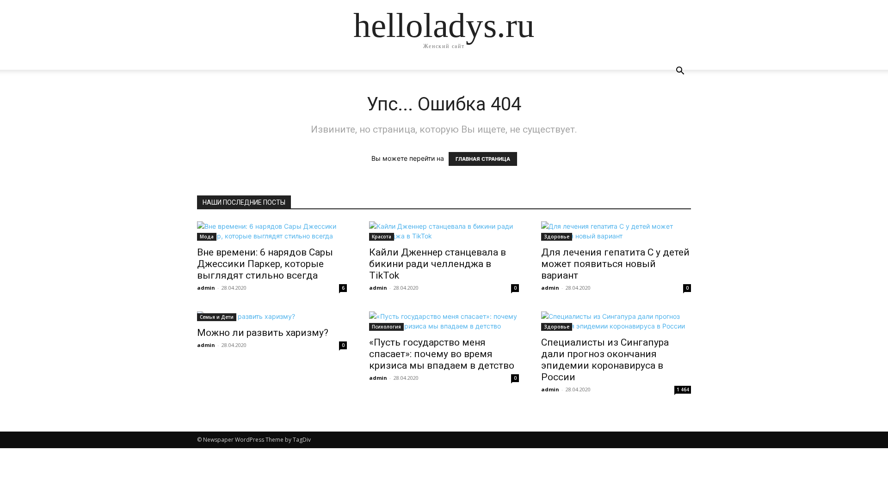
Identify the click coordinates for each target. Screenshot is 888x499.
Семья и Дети (217, 317)
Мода (207, 236)
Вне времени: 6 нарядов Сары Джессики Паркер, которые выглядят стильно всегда (265, 264)
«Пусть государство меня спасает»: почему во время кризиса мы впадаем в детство (441, 354)
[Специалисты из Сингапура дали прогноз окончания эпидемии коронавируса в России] (616, 321)
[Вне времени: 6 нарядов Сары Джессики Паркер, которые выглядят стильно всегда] (272, 231)
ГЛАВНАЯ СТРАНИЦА (483, 159)
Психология (386, 326)
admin (206, 287)
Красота (381, 236)
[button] (680, 71)
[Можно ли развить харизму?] (272, 316)
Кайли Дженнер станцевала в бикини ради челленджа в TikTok (437, 264)
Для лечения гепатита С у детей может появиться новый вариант (615, 264)
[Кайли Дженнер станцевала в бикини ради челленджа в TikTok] (444, 231)
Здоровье (556, 236)
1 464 (683, 389)
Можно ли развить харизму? (262, 332)
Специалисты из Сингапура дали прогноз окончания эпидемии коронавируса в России (605, 360)
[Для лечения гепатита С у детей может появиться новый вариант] (616, 231)
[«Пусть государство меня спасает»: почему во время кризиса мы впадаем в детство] (444, 321)
